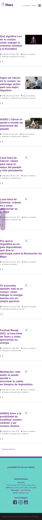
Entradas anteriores (8, 449)
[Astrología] (3, 211)
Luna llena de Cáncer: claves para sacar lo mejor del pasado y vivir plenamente (11, 164)
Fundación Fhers (16, 98)
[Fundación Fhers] (7, 4)
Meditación (25, 136)
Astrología (14, 264)
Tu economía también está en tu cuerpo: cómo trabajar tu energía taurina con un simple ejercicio (11, 293)
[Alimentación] (3, 221)
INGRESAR (34, 5)
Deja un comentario (29, 54)
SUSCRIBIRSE (26, 5)
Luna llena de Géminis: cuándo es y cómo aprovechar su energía (10, 205)
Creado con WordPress (10, 516)
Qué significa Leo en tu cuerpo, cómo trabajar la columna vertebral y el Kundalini (11, 42)
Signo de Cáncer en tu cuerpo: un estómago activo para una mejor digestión (10, 84)
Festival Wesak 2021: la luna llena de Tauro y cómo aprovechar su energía (11, 336)
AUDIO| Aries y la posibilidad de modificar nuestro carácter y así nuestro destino (11, 419)
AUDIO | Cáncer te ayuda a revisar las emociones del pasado (11, 124)
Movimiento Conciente (18, 56)
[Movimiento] (3, 227)
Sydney (26, 516)
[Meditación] (3, 216)
